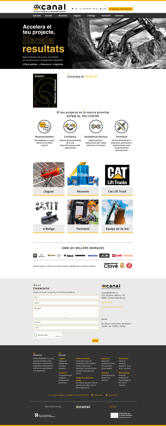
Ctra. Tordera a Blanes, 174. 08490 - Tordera (64, 395)
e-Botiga (48, 229)
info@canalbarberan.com (112, 307)
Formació (83, 229)
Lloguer (49, 191)
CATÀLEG (91, 76)
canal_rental (113, 395)
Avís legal (113, 407)
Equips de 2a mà (117, 229)
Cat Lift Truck (117, 191)
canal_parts (98, 395)
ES (97, 9)
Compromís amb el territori (121, 9)
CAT (93, 9)
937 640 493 (107, 302)
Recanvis (83, 191)
